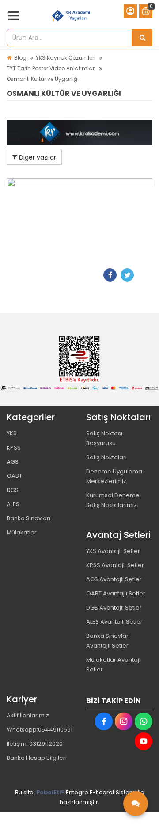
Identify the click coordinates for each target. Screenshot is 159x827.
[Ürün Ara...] (142, 37)
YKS (12, 433)
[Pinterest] (144, 275)
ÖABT (14, 476)
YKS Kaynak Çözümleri (65, 57)
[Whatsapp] (143, 721)
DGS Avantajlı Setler (114, 607)
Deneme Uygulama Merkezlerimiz (114, 476)
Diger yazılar (36, 157)
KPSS (14, 447)
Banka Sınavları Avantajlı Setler (108, 641)
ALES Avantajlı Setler (114, 621)
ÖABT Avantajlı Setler (115, 593)
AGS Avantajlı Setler (114, 579)
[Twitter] (127, 275)
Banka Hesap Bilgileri (37, 758)
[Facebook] (110, 275)
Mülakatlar (22, 532)
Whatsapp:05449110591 (39, 729)
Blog (20, 57)
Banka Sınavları (28, 518)
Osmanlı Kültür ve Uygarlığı (43, 79)
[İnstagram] (123, 721)
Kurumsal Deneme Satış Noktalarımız (113, 500)
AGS (13, 461)
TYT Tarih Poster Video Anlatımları (51, 68)
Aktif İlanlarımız (28, 715)
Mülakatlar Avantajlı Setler (114, 665)
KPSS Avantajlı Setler (115, 565)
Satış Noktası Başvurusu (104, 438)
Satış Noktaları (106, 457)
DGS (13, 490)
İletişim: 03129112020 (35, 743)
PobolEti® (50, 792)
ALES (13, 504)
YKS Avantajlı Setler (113, 551)
